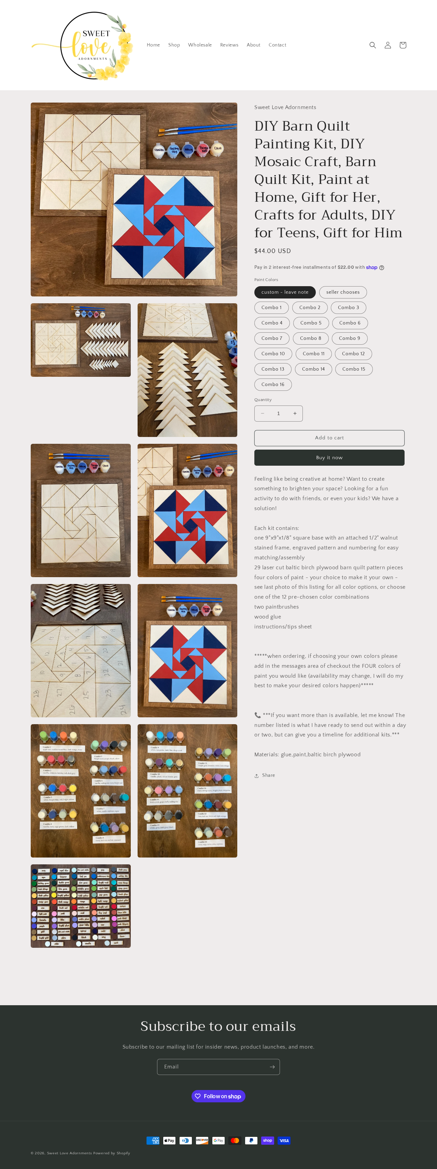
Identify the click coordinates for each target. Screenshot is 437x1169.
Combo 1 (272, 307)
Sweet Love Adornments (69, 1153)
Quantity (263, 399)
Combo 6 (350, 323)
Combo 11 (314, 354)
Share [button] (268, 775)
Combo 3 (348, 307)
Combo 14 (313, 369)
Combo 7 (272, 338)
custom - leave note (285, 292)
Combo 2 (310, 307)
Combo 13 (273, 369)
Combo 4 (272, 323)
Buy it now (329, 458)
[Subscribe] (272, 1067)
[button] (372, 45)
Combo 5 (311, 323)
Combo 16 (273, 384)
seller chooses (343, 292)
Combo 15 (354, 369)
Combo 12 (353, 354)
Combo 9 (350, 338)
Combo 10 (273, 354)
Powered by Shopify (111, 1153)
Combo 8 (311, 338)
